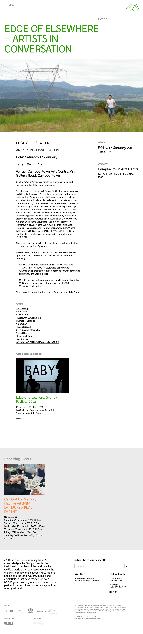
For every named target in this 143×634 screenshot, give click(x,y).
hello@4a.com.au (116, 580)
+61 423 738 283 (116, 579)
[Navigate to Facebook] (111, 592)
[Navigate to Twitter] (116, 592)
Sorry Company (97, 618)
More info (19, 418)
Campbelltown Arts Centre (67, 292)
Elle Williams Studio (86, 618)
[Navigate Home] (132, 7)
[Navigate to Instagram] (113, 592)
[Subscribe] (126, 566)
